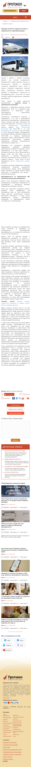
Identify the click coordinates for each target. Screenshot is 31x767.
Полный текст (6, 698)
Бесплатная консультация (15, 451)
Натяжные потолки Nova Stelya (18, 732)
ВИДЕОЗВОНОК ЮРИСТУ (13, 459)
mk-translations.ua (7, 732)
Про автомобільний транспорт (15, 129)
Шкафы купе (15, 727)
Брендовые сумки (16, 729)
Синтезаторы (6, 724)
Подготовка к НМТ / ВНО (18, 717)
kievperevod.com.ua (7, 736)
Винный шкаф (16, 715)
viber (21, 645)
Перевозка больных (17, 722)
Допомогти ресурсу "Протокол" (12, 754)
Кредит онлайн (7, 757)
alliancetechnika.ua (7, 717)
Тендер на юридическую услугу (12, 749)
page (8, 640)
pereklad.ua (15, 718)
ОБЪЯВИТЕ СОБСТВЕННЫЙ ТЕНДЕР (16, 467)
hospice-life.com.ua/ (17, 720)
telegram (8, 645)
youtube (8, 650)
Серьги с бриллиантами (6, 715)
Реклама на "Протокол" (10, 742)
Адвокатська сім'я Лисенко (21, 34)
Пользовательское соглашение (12, 752)
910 (14, 161)
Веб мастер (5, 721)
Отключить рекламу (16, 413)
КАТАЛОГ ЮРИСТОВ (11, 472)
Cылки (14, 736)
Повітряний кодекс (22, 123)
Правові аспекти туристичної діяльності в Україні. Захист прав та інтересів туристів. (15, 303)
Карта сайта (6, 747)
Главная (5, 21)
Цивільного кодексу (23, 161)
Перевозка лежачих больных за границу (17, 725)
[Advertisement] (15, 214)
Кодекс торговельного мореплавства (15, 125)
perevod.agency (6, 728)
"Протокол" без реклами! (10, 745)
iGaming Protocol (8, 759)
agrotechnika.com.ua (7, 726)
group (21, 640)
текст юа (5, 734)
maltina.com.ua (16, 734)
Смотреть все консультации (15, 631)
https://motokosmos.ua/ (8, 723)
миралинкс (5, 719)
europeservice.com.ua (7, 730)
